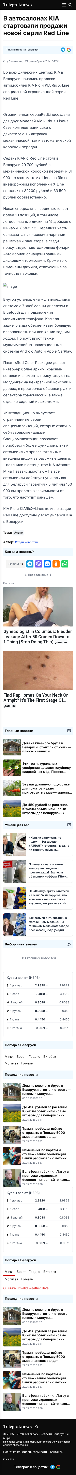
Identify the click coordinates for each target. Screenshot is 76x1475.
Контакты (56, 1452)
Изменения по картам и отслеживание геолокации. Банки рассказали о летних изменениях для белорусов (44, 1156)
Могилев (11, 1063)
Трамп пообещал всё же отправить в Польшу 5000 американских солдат (43, 1132)
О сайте (8, 1459)
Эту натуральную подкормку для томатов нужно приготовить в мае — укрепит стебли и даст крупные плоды (46, 792)
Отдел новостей (26, 542)
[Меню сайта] (64, 5)
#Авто (18, 532)
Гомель (27, 1063)
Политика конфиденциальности (25, 1452)
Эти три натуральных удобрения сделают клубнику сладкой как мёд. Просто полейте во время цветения (46, 772)
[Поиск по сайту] (70, 4)
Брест (21, 1056)
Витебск (49, 1056)
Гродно (34, 1056)
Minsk (9, 1056)
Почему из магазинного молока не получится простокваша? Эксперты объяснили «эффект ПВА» (47, 872)
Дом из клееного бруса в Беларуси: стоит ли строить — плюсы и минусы (46, 749)
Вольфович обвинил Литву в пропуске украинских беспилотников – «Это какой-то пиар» (46, 1177)
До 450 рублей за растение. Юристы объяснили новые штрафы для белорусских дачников (45, 811)
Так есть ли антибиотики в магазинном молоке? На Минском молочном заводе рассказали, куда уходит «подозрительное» (49, 926)
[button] (64, 49)
